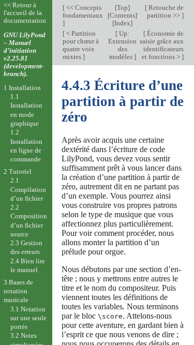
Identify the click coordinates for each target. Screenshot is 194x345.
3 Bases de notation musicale (18, 291)
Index (122, 23)
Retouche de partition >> (165, 11)
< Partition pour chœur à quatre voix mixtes (81, 45)
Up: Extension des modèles (122, 45)
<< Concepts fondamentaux (83, 11)
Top (122, 7)
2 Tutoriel (18, 171)
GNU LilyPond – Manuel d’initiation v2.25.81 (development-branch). (25, 54)
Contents (122, 15)
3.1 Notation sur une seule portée (28, 318)
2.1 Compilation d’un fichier (28, 189)
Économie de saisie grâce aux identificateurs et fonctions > (162, 45)
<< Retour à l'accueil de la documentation (25, 12)
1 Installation (22, 88)
